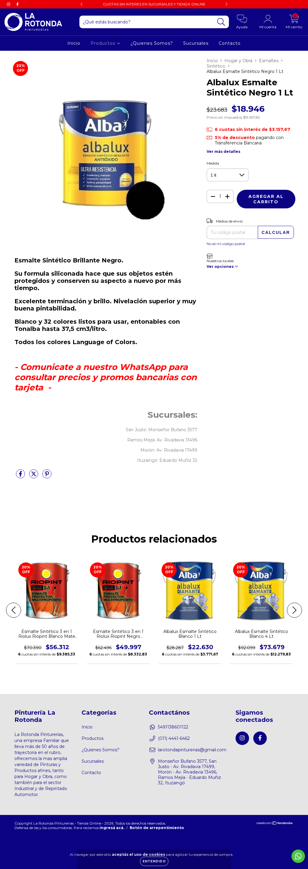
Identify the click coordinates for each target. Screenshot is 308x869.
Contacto (230, 43)
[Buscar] (221, 22)
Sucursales (195, 43)
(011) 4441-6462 (174, 738)
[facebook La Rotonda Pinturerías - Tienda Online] (17, 4)
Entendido (154, 861)
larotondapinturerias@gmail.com (192, 749)
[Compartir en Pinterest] (46, 476)
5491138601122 (173, 727)
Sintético (216, 66)
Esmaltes (269, 60)
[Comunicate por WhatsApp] (298, 856)
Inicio (73, 43)
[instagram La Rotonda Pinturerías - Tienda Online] (9, 4)
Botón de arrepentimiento (157, 827)
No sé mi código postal (226, 243)
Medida (213, 163)
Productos (104, 43)
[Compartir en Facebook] (21, 476)
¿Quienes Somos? (152, 43)
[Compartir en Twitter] (34, 476)
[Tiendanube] (275, 823)
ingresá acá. (112, 827)
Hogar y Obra (238, 60)
